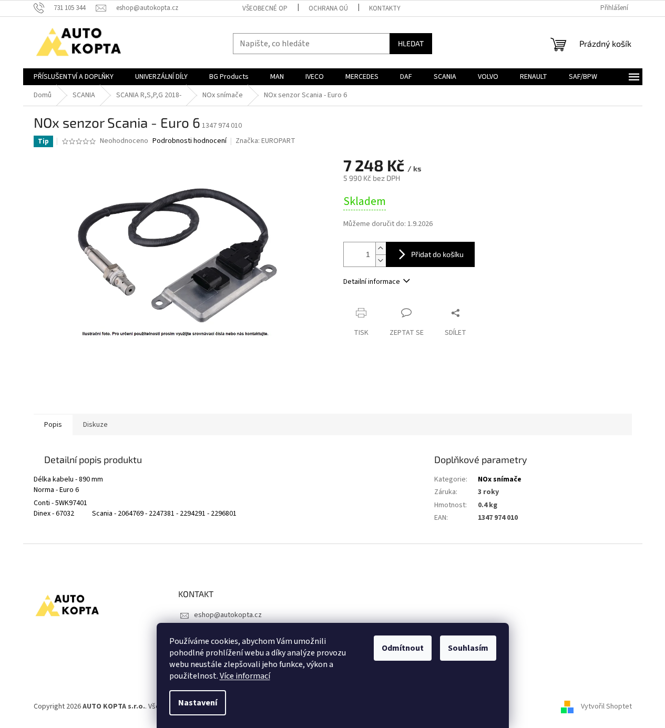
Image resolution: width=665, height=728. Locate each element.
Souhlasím (468, 648)
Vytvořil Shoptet (606, 706)
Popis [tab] (53, 424)
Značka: (265, 141)
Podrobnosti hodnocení (189, 141)
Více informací (245, 676)
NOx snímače (499, 479)
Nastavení (197, 703)
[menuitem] (73, 76)
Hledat (411, 43)
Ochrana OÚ (328, 8)
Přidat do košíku (437, 254)
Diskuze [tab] (95, 424)
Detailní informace (371, 281)
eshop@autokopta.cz (228, 615)
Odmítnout (403, 648)
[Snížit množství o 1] (380, 260)
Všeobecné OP (265, 8)
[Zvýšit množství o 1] (380, 248)
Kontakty (385, 8)
